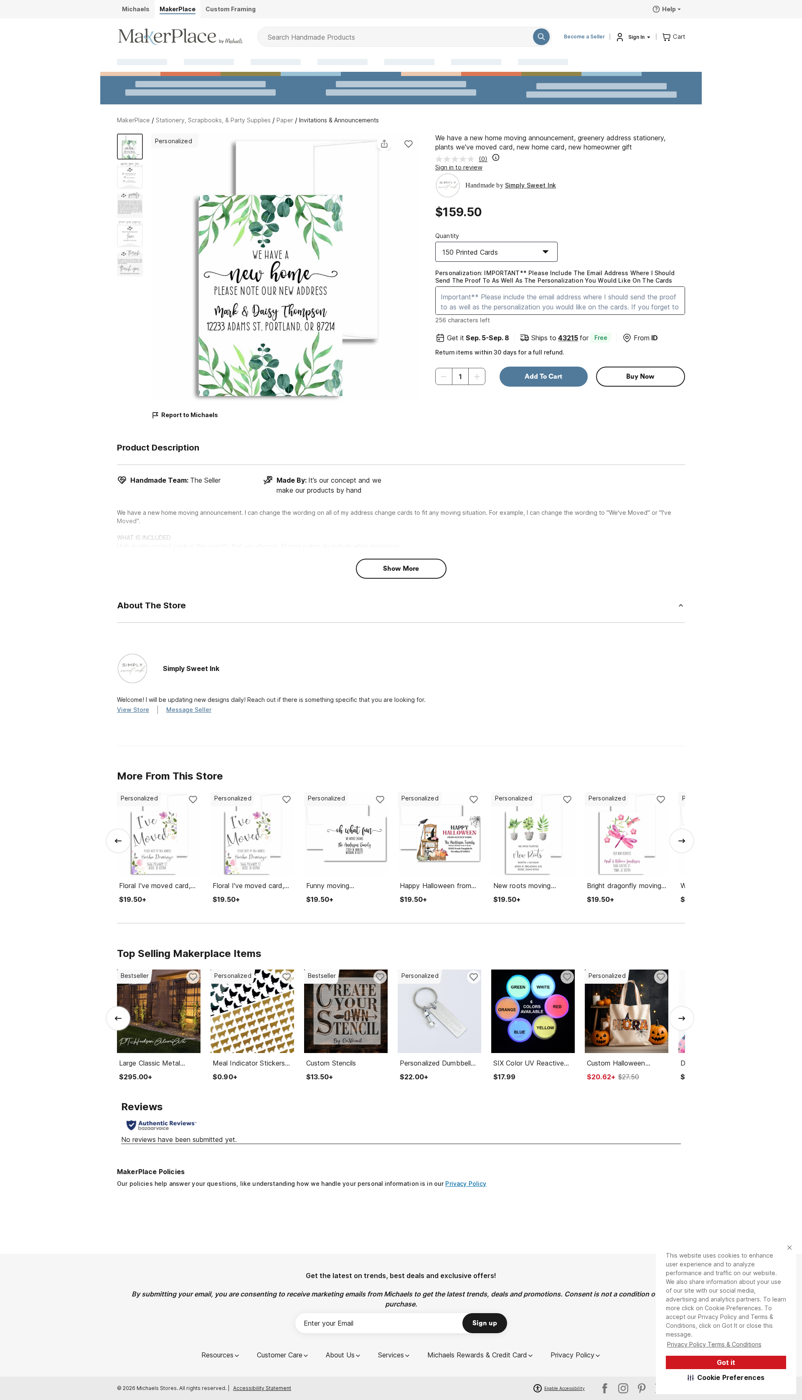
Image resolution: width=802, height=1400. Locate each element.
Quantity (447, 235)
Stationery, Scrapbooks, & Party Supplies (213, 120)
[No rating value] (457, 159)
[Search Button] (541, 36)
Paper (285, 120)
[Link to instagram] (623, 1388)
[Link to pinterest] (641, 1388)
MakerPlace (133, 120)
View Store (133, 709)
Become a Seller (584, 36)
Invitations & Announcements (339, 120)
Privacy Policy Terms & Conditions (714, 1344)
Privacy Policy (465, 1183)
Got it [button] (726, 1362)
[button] (726, 1377)
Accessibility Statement (262, 1388)
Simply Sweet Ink (530, 185)
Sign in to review (458, 167)
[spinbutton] (460, 376)
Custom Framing (231, 9)
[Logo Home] (180, 36)
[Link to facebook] (605, 1388)
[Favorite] (408, 143)
